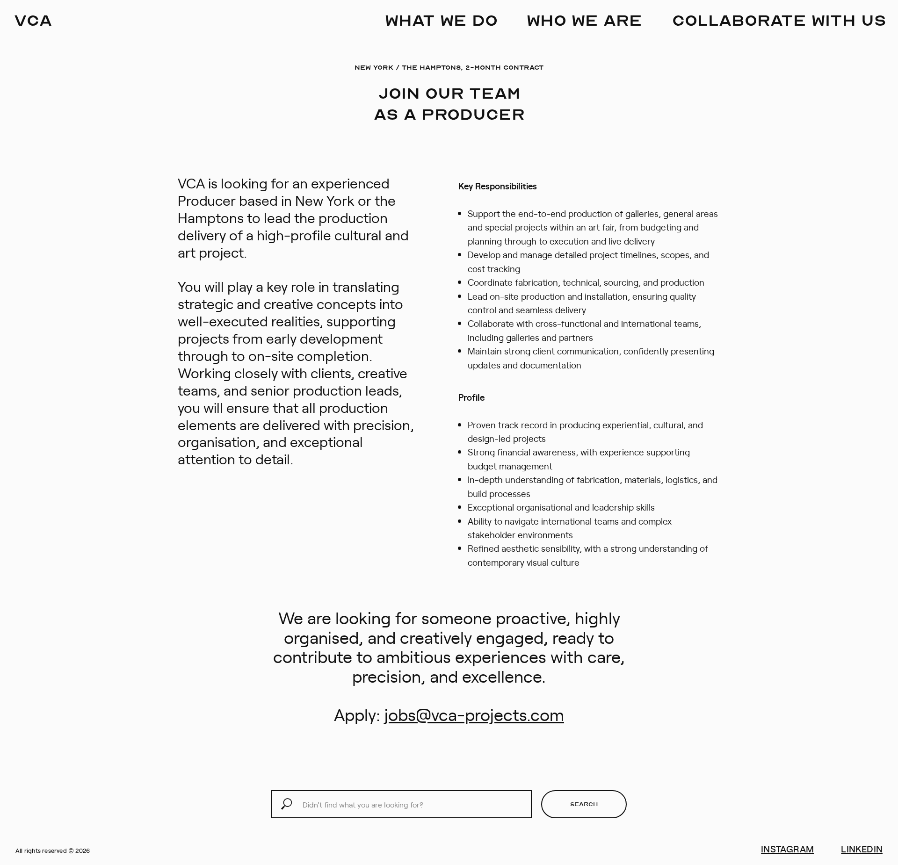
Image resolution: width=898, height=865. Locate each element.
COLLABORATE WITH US (779, 19)
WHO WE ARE (584, 19)
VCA (33, 20)
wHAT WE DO (441, 19)
